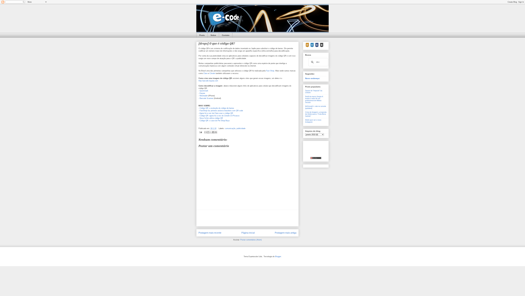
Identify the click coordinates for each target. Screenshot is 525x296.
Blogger (278, 256)
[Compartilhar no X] (210, 132)
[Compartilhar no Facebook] (213, 132)
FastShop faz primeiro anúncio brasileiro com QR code (221, 111)
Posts (202, 35)
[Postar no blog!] (208, 132)
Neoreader (204, 96)
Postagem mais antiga (285, 233)
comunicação (230, 128)
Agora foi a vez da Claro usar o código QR (216, 113)
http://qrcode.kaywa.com (208, 81)
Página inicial (248, 233)
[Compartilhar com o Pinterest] (216, 132)
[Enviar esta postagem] (200, 132)
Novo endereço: (312, 78)
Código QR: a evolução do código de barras (217, 108)
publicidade (241, 128)
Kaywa (202, 93)
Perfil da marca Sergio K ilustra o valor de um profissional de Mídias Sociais (314, 99)
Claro (205, 73)
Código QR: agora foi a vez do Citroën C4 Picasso (219, 116)
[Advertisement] (248, 218)
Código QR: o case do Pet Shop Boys (215, 121)
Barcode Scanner (206, 98)
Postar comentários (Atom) (251, 240)
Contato (225, 35)
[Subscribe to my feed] (307, 47)
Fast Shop (270, 71)
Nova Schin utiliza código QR (211, 118)
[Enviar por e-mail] (205, 132)
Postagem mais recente (210, 233)
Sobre (213, 35)
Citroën (212, 73)
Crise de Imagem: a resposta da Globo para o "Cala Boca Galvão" (315, 114)
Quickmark (204, 91)
